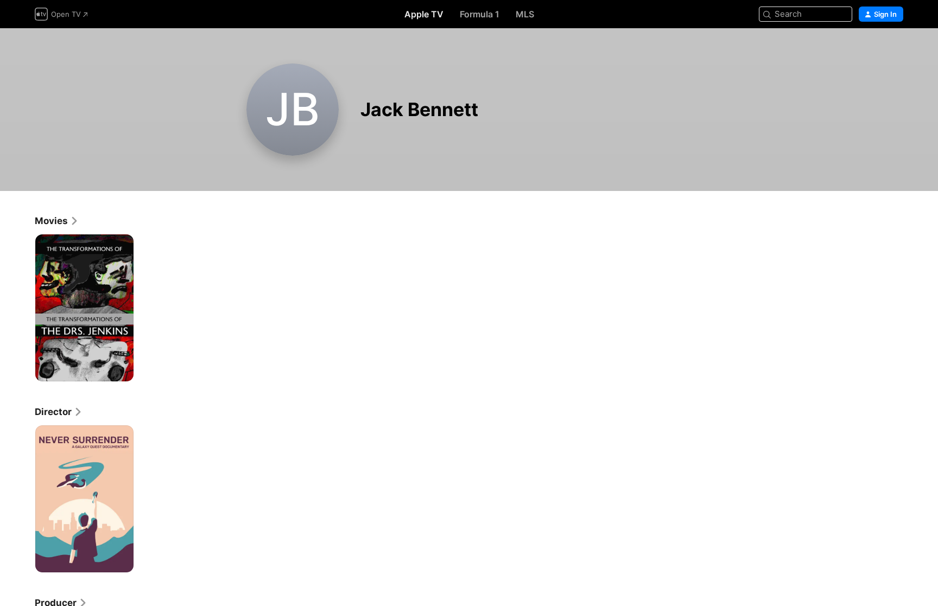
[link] (57, 221)
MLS (525, 14)
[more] (121, 369)
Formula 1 (479, 14)
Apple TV (423, 14)
